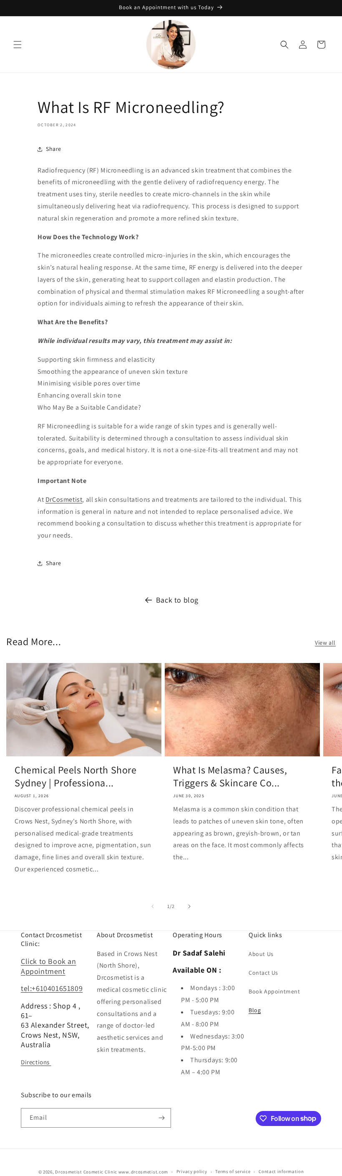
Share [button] (53, 149)
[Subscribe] (161, 1118)
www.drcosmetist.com (143, 1172)
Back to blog (177, 600)
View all (325, 642)
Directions (36, 1062)
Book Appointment (274, 991)
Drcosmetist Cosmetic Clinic (86, 1172)
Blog (255, 1010)
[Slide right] (189, 906)
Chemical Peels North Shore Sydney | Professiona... (76, 776)
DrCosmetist (64, 499)
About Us (261, 954)
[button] (17, 44)
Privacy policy (191, 1171)
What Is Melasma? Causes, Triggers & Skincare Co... (230, 776)
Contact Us (263, 972)
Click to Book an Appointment (48, 966)
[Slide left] (152, 906)
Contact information (281, 1171)
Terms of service (232, 1171)
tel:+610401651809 (52, 988)
